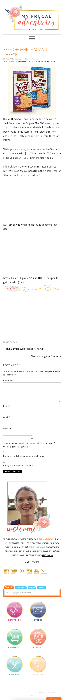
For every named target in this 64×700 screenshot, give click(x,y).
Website (7, 428)
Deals (15, 342)
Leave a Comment (32, 59)
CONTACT (35, 562)
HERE (25, 157)
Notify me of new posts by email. (19, 465)
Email (6, 417)
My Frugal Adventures (32, 15)
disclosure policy (50, 61)
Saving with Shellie (23, 224)
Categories (21, 587)
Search (8, 587)
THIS (40, 278)
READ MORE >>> (47, 555)
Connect (41, 587)
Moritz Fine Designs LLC (48, 692)
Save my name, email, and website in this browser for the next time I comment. (30, 445)
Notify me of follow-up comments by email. (24, 456)
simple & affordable (37, 547)
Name (6, 406)
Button (32, 587)
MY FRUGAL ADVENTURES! (45, 539)
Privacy (32, 695)
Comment (8, 380)
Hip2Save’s (17, 119)
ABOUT (27, 562)
